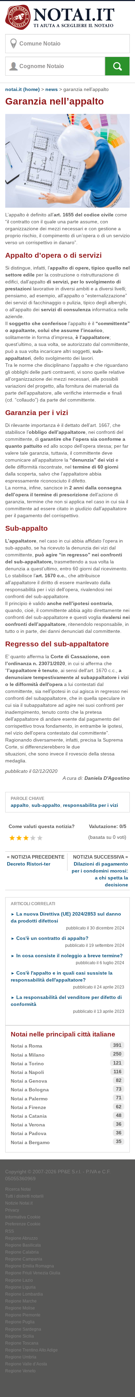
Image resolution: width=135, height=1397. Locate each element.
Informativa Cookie (22, 1217)
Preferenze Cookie (22, 1224)
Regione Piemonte (22, 1315)
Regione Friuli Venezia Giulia (32, 1273)
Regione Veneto (20, 1371)
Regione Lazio (19, 1280)
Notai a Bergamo (30, 1142)
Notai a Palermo (29, 1098)
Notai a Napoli (27, 1072)
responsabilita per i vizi (90, 805)
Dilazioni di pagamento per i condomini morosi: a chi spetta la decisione (100, 870)
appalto (20, 805)
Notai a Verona (28, 1124)
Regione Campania (23, 1259)
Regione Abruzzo (21, 1238)
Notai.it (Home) (22, 89)
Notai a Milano (28, 1055)
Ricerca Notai (18, 1189)
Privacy (12, 1210)
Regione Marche (21, 1301)
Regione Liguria (20, 1287)
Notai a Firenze (28, 1107)
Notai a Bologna (30, 1089)
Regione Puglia (20, 1322)
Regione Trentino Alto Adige (31, 1350)
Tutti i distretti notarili (24, 1196)
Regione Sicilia (19, 1336)
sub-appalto (46, 805)
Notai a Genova (29, 1081)
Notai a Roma (26, 1046)
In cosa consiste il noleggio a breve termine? (67, 955)
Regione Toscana (21, 1343)
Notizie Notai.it (19, 1203)
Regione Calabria (22, 1252)
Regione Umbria (20, 1357)
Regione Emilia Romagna (29, 1266)
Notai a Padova (28, 1133)
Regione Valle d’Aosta (26, 1364)
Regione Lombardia (24, 1294)
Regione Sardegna (23, 1329)
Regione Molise (20, 1308)
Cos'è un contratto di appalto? (50, 938)
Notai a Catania (29, 1116)
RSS (9, 1231)
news (51, 89)
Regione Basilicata (23, 1245)
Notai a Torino (27, 1063)
